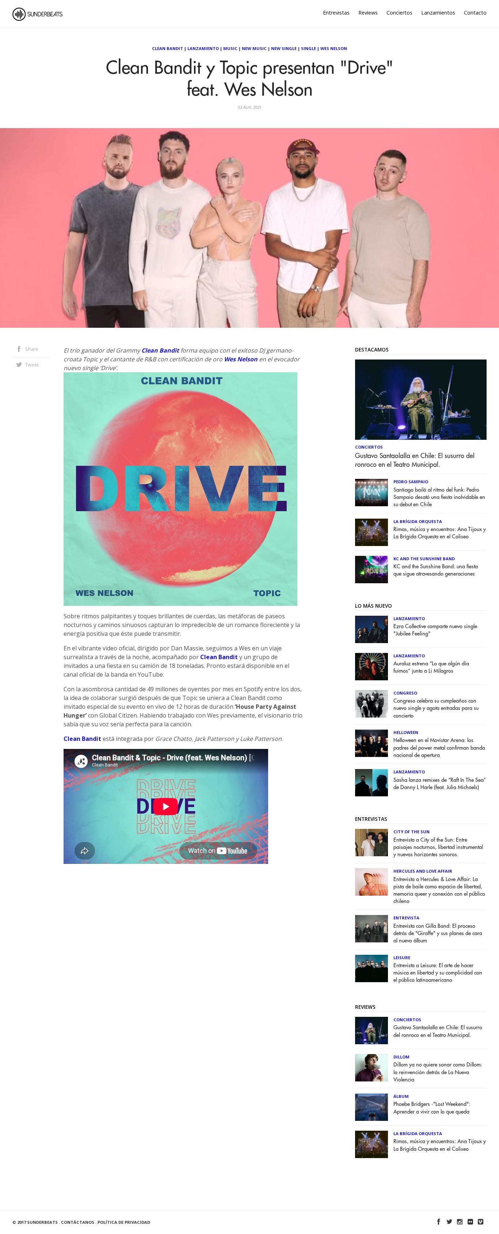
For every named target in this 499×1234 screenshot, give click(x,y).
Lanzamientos (438, 12)
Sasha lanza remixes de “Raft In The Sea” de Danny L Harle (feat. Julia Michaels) (439, 783)
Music (230, 48)
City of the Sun (411, 831)
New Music (254, 48)
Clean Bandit (167, 48)
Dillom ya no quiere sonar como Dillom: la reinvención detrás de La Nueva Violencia (437, 1072)
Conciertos (399, 12)
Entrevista (406, 917)
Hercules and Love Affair (422, 871)
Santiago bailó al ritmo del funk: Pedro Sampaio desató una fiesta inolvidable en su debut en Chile (439, 497)
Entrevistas (336, 12)
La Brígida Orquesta (417, 521)
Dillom (401, 1057)
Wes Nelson (333, 48)
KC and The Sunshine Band (424, 558)
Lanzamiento (203, 48)
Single (308, 48)
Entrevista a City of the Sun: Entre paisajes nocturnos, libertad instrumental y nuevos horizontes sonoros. (438, 847)
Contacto (475, 12)
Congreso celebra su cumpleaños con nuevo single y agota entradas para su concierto (436, 708)
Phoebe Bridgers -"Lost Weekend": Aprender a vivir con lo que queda (431, 1108)
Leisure (401, 957)
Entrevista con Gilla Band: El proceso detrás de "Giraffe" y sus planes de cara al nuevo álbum (437, 933)
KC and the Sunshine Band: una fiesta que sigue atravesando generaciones (435, 570)
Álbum (401, 1096)
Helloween (405, 732)
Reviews (368, 12)
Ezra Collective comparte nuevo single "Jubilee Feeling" (435, 630)
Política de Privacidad (124, 1222)
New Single (284, 48)
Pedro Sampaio (410, 481)
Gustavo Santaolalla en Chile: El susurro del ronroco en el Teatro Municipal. (415, 460)
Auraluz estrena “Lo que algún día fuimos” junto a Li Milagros (431, 667)
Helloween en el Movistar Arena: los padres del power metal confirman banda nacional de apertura (439, 748)
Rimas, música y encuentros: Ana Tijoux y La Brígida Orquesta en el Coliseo (439, 533)
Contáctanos (77, 1222)
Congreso (405, 693)
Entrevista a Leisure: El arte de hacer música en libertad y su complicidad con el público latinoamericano (437, 973)
